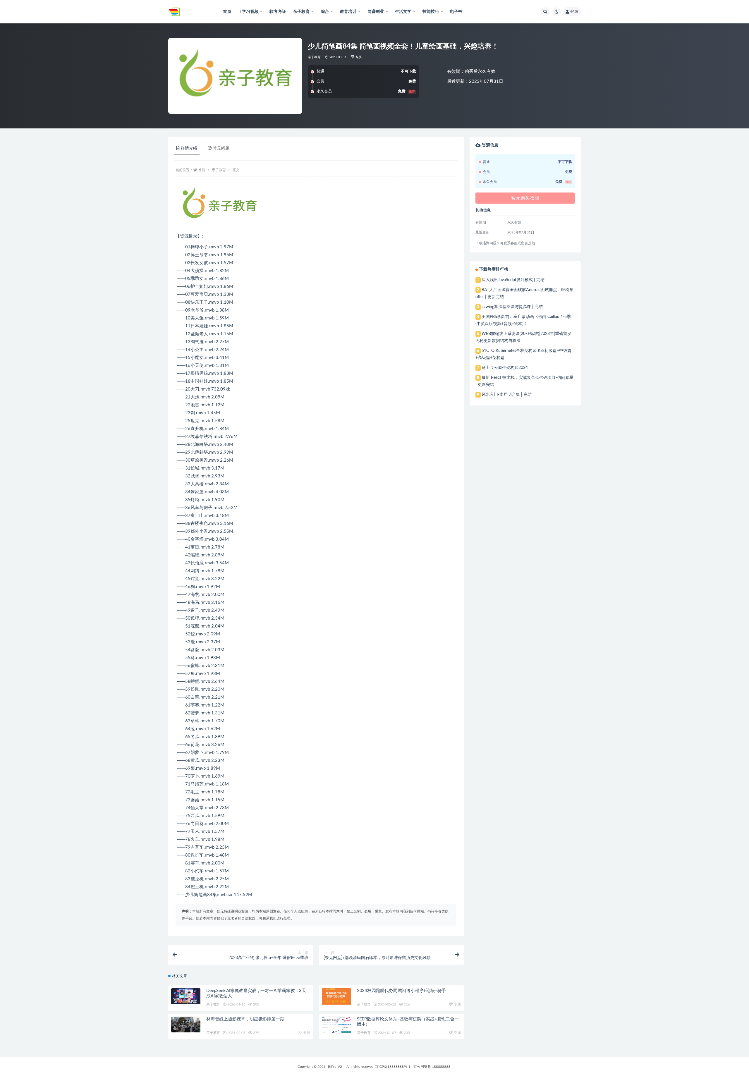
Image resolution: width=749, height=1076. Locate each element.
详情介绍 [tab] (189, 148)
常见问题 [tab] (221, 148)
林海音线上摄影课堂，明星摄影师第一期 (245, 1019)
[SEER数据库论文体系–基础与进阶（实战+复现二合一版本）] (336, 1025)
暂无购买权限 (525, 198)
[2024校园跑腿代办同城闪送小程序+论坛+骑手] (336, 996)
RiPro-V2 (335, 1066)
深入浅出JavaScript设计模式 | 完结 (513, 280)
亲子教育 (314, 57)
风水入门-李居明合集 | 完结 (507, 395)
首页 (227, 12)
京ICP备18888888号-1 (392, 1066)
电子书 (456, 12)
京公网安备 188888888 (431, 1066)
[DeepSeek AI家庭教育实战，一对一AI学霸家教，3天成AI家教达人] (185, 996)
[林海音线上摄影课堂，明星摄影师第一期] (185, 1024)
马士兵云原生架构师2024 (505, 368)
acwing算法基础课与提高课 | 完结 (512, 307)
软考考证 (277, 12)
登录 (574, 12)
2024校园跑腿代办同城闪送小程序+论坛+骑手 (401, 991)
